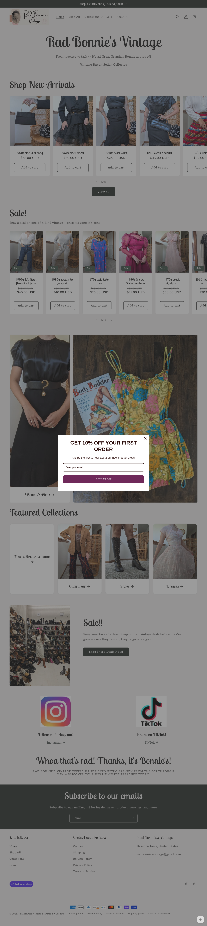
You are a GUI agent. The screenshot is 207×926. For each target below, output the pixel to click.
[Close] (145, 438)
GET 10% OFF (104, 479)
